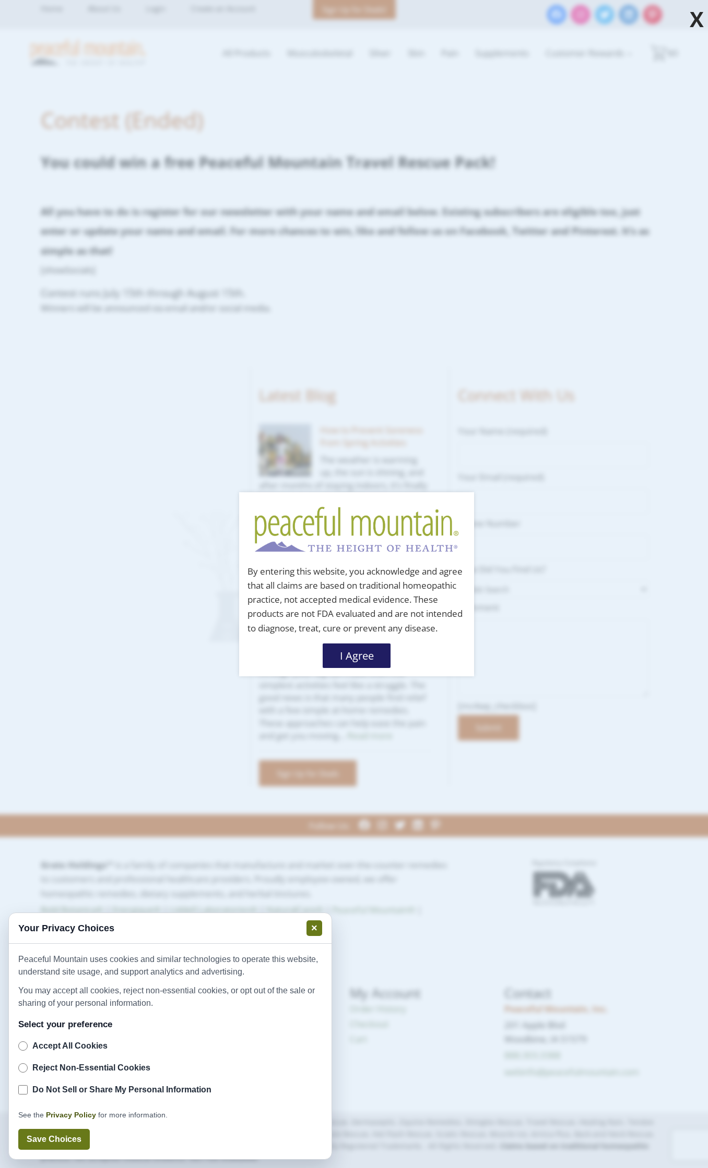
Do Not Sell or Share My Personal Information (121, 1089)
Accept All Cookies (70, 1045)
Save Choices (54, 1139)
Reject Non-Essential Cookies (91, 1067)
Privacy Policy (71, 1115)
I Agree (357, 655)
